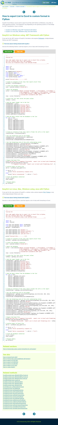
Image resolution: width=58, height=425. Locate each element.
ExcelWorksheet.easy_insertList (11, 380)
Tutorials (12, 6)
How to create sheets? (9, 367)
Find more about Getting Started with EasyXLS (16, 44)
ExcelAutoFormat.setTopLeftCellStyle (13, 397)
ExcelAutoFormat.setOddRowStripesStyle (14, 407)
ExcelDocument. (15, 375)
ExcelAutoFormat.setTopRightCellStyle (13, 398)
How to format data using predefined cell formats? (16, 359)
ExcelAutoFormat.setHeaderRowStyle (13, 390)
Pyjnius (48, 192)
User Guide (46, 2)
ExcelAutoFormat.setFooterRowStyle (13, 392)
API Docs (53, 2)
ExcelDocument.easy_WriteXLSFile (12, 385)
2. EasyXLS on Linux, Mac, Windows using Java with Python (21, 31)
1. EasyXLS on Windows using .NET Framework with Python (21, 30)
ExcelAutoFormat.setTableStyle (11, 388)
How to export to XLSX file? (10, 360)
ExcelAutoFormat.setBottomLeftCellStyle (14, 400)
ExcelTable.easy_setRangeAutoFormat (13, 387)
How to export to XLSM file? (10, 362)
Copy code (20, 51)
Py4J (44, 192)
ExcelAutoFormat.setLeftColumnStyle (13, 393)
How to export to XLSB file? (10, 364)
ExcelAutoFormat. (14, 402)
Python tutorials (20, 6)
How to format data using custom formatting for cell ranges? (19, 349)
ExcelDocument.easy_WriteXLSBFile (13, 383)
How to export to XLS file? (10, 365)
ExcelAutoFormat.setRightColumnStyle (13, 395)
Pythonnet (41, 38)
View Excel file (8, 51)
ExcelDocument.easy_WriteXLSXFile (13, 382)
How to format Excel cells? (10, 357)
